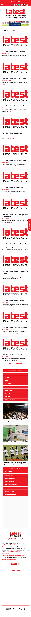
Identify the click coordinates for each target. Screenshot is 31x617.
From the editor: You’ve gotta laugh (14, 106)
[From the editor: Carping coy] (15, 122)
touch (11, 550)
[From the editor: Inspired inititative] (15, 150)
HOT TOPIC (8, 383)
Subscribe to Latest (15, 1)
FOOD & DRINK (9, 390)
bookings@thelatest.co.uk (17, 555)
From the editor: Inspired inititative (14, 160)
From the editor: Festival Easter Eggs (15, 244)
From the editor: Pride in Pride (13, 300)
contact (19, 613)
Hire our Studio (5, 553)
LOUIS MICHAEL (9, 481)
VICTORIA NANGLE (10, 478)
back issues (14, 613)
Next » (19, 363)
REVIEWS (7, 396)
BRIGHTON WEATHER (15, 608)
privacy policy (24, 613)
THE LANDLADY (9, 491)
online (14, 544)
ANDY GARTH (8, 488)
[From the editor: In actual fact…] (15, 177)
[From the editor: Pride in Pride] (15, 290)
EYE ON (6, 387)
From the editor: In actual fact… (13, 187)
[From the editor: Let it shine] (15, 344)
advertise (9, 613)
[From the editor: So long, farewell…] (15, 41)
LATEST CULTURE (15, 371)
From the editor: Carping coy (12, 133)
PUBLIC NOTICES (9, 400)
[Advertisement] (15, 513)
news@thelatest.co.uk (10, 559)
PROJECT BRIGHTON (11, 484)
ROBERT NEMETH (10, 494)
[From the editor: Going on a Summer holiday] (15, 260)
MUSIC (6, 377)
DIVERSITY (7, 393)
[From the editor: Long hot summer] (15, 317)
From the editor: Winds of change (14, 78)
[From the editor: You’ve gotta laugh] (15, 95)
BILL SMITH (8, 472)
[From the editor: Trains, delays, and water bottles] (15, 204)
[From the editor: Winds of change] (15, 68)
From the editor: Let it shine (12, 355)
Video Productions (15, 551)
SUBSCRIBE (30, 225)
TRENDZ (7, 380)
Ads (8, 551)
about (5, 613)
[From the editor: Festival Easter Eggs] (15, 233)
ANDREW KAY (8, 475)
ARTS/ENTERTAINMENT (11, 374)
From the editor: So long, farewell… (14, 51)
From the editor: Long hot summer (14, 327)
